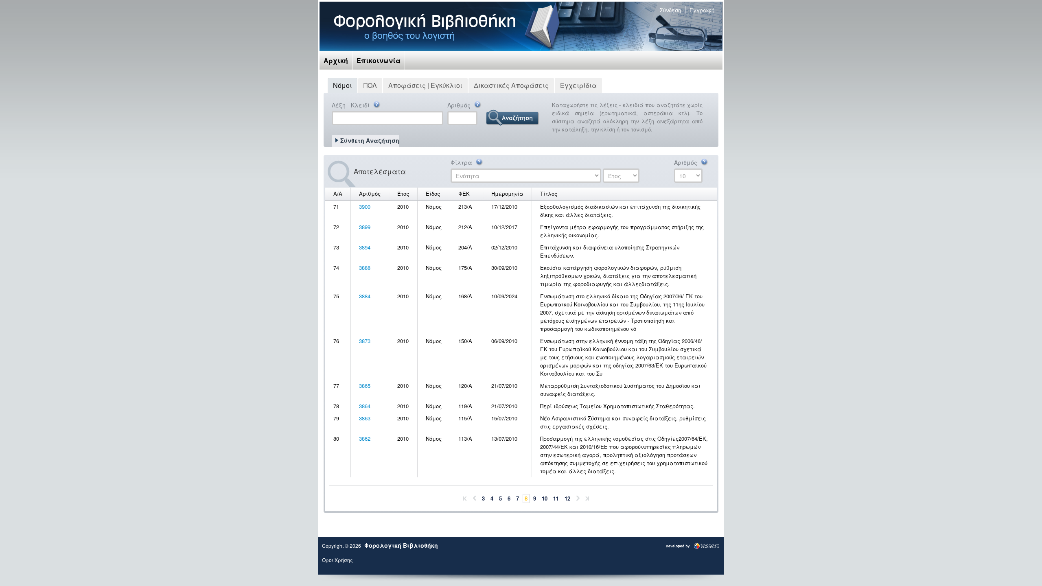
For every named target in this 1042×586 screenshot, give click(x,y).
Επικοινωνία (379, 60)
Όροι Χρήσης (337, 559)
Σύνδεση (670, 10)
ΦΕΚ (464, 193)
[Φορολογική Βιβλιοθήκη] (424, 26)
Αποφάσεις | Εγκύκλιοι (425, 85)
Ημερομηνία (507, 193)
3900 (364, 206)
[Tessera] (692, 545)
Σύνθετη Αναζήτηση (369, 140)
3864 (364, 406)
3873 (364, 341)
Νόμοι (342, 85)
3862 (364, 438)
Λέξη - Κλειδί (351, 105)
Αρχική (336, 60)
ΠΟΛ (370, 85)
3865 (364, 385)
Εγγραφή (702, 10)
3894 (364, 247)
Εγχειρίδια (578, 85)
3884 (364, 296)
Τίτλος (548, 193)
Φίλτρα (462, 162)
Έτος (403, 193)
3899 (364, 227)
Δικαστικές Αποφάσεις (511, 85)
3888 (364, 267)
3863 (364, 418)
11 (556, 498)
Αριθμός (459, 105)
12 (567, 498)
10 (544, 498)
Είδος (433, 193)
